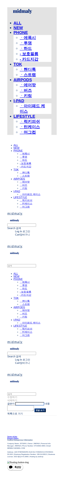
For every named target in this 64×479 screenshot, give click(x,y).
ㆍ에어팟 (28, 85)
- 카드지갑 (29, 59)
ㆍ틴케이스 (30, 126)
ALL (17, 23)
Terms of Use (12, 436)
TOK (18, 64)
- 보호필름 (29, 53)
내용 (47, 403)
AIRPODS (23, 79)
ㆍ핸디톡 (28, 69)
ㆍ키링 (26, 95)
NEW (18, 27)
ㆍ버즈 (26, 90)
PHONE (21, 32)
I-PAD (19, 100)
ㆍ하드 (26, 48)
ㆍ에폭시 (28, 37)
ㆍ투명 (26, 43)
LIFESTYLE (24, 116)
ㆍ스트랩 (28, 74)
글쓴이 (11, 403)
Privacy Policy (12, 438)
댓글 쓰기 (40, 410)
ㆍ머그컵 (28, 132)
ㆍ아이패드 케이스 (30, 194)
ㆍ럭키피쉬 (30, 121)
